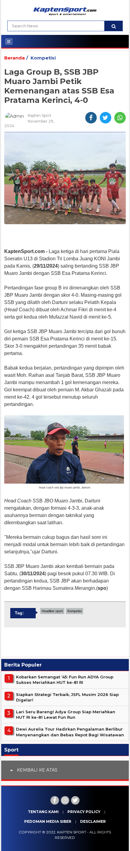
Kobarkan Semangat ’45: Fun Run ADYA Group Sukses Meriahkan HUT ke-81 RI (64, 679)
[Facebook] (54, 800)
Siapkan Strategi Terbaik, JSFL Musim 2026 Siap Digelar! (67, 697)
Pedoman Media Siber (47, 821)
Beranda (14, 58)
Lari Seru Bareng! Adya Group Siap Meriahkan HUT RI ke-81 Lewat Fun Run (65, 714)
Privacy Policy (83, 811)
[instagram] (65, 800)
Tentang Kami (43, 811)
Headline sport (52, 611)
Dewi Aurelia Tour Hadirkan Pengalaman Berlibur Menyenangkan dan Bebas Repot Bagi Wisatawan (70, 732)
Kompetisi (43, 58)
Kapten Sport (71, 832)
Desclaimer (93, 821)
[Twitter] (75, 800)
